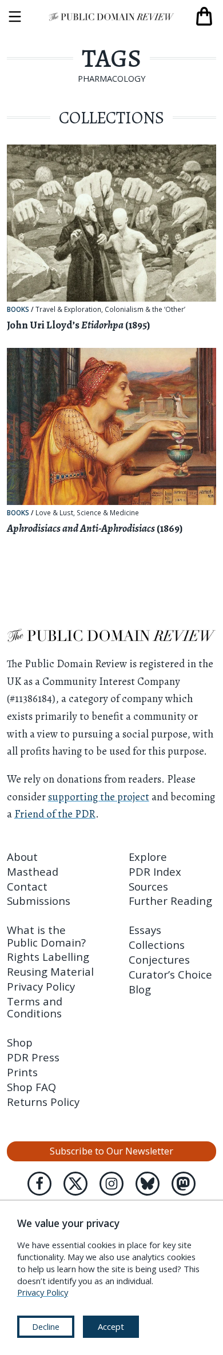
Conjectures (159, 959)
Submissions (38, 900)
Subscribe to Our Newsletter (111, 1151)
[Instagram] (111, 1184)
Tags (111, 58)
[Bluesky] (148, 1184)
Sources (148, 886)
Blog (140, 989)
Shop (20, 1042)
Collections (157, 944)
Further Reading (170, 900)
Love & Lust (54, 513)
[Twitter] (75, 1184)
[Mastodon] (184, 1184)
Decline (45, 1326)
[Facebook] (39, 1184)
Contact (27, 886)
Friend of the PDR (54, 814)
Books (18, 309)
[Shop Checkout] (204, 17)
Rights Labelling (48, 956)
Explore (148, 856)
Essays (145, 930)
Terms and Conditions (34, 1007)
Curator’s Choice (170, 974)
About (22, 856)
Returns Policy (43, 1102)
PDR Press (33, 1057)
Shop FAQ (31, 1087)
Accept (111, 1326)
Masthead (32, 871)
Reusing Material (50, 971)
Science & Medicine (108, 513)
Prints (22, 1072)
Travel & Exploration (68, 310)
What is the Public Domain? (46, 936)
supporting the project (98, 796)
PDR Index (155, 871)
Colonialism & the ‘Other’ (145, 310)
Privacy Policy (41, 986)
